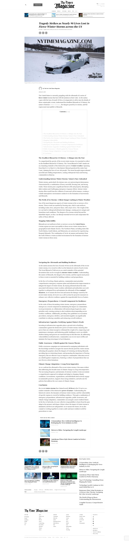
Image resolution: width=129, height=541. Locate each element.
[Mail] (93, 523)
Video (80, 521)
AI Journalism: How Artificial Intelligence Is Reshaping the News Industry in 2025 (38, 14)
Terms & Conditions (97, 531)
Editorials (55, 518)
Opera (40, 529)
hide (67, 111)
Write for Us (95, 528)
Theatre (40, 528)
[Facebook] (40, 33)
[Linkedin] (93, 521)
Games (67, 518)
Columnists (55, 516)
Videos (54, 526)
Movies (40, 519)
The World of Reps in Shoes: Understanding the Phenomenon (90, 498)
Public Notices (56, 523)
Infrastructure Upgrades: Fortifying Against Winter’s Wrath (62, 147)
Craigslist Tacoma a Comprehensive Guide (91, 503)
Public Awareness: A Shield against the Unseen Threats (60, 149)
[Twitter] (43, 33)
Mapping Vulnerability (50, 140)
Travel (67, 528)
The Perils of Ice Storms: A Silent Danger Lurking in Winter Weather (64, 138)
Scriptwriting (41, 523)
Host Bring (44, 537)
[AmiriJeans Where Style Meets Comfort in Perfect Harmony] (81, 15)
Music (40, 518)
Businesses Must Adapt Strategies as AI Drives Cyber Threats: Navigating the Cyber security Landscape (67, 482)
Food (67, 521)
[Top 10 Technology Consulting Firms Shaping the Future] (32, 476)
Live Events (81, 519)
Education (68, 516)
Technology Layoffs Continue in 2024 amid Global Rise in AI (50, 481)
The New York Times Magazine (52, 88)
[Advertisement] (64, 122)
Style (67, 519)
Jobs (67, 524)
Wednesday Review (57, 521)
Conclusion (47, 153)
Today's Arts (41, 516)
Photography (82, 523)
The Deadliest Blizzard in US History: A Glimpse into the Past (62, 134)
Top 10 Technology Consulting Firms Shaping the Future (32, 481)
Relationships (68, 526)
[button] (25, 5)
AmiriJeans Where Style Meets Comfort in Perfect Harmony (93, 14)
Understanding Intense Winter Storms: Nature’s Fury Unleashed (63, 136)
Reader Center (82, 516)
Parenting (68, 529)
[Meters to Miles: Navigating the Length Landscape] (53, 15)
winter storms (55, 105)
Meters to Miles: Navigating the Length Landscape (66, 14)
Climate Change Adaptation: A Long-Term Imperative (60, 151)
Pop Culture (41, 524)
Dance (40, 521)
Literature (41, 526)
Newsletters (95, 530)
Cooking (81, 518)
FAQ (54, 524)
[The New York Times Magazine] (41, 88)
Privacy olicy (95, 533)
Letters (54, 519)
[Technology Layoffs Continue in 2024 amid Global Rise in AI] (50, 476)
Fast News (41, 29)
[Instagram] (93, 519)
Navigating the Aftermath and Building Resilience (59, 142)
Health (67, 523)
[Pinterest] (46, 33)
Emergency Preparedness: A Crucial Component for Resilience (63, 144)
